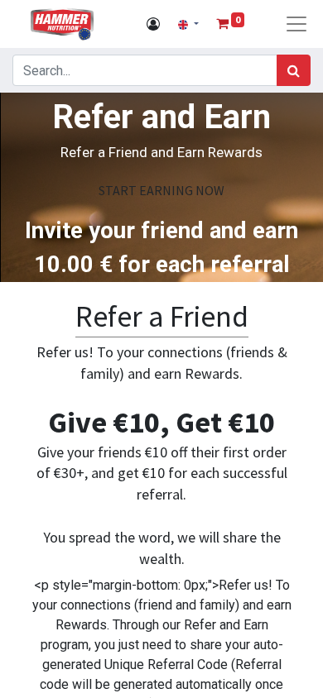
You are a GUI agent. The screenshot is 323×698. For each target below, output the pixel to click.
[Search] (294, 70)
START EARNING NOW (161, 190)
